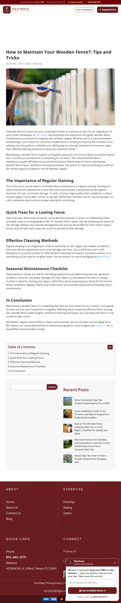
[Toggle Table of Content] (108, 347)
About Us (12, 507)
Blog (9, 518)
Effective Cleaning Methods (25, 362)
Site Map (39, 583)
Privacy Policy (54, 583)
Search (52, 387)
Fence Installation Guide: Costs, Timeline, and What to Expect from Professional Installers (91, 414)
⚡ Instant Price (107, 9)
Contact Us (13, 513)
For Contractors (85, 9)
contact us (101, 325)
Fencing (38, 63)
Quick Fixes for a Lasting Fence (27, 357)
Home (10, 502)
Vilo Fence (41, 135)
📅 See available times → (92, 590)
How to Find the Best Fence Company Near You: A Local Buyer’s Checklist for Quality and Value (90, 428)
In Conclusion (17, 370)
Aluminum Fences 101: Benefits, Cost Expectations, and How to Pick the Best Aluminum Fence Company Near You (92, 444)
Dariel (12, 63)
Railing (67, 507)
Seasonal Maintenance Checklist (28, 366)
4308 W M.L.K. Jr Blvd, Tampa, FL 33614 (31, 568)
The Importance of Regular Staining (29, 353)
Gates (67, 513)
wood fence (104, 256)
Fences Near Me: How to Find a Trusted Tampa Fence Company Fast (90, 459)
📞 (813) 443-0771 (93, 2)
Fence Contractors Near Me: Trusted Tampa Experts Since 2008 (91, 401)
